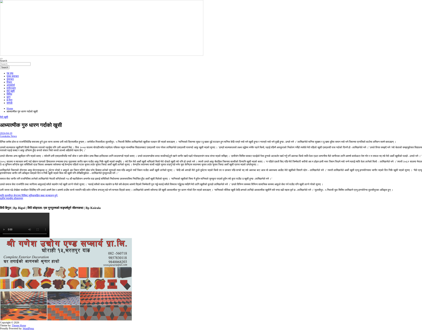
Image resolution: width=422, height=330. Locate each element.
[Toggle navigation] (1, 58)
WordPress (28, 328)
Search (3, 60)
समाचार (10, 79)
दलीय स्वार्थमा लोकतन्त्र (11, 198)
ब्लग (8, 97)
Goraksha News (8, 136)
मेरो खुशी (11, 91)
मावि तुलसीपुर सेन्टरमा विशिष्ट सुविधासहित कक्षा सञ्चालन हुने (29, 195)
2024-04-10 (6, 133)
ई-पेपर (9, 100)
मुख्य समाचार (13, 76)
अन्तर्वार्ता (11, 85)
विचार (9, 82)
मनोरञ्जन (11, 88)
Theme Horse (19, 325)
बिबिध (9, 94)
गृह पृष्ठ (10, 73)
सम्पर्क (10, 102)
